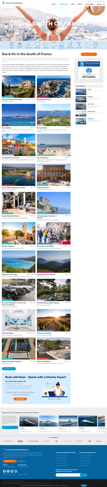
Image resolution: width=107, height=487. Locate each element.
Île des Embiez (42, 128)
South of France (18, 8)
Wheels (81, 428)
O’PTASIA (90, 96)
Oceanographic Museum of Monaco (47, 217)
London (5, 465)
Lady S (61, 428)
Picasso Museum (8, 246)
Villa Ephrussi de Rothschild (12, 99)
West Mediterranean (9, 8)
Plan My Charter (10, 461)
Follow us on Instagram (11, 471)
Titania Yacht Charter (85, 463)
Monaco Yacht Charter (62, 457)
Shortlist (92, 1)
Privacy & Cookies (101, 481)
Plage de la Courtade (9, 274)
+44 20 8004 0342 (9, 467)
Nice (70, 187)
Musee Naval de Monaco (10, 216)
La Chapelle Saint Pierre (10, 158)
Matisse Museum (43, 188)
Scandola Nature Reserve (46, 274)
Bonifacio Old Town (44, 99)
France (33, 127)
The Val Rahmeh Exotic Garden (48, 303)
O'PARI (89, 89)
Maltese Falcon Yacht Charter (87, 455)
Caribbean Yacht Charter (62, 465)
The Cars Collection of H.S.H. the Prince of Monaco (14, 304)
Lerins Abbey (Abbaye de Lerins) (13, 188)
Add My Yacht (13, 474)
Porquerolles (32, 274)
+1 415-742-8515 (23, 467)
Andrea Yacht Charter (85, 461)
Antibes (33, 246)
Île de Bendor (6, 128)
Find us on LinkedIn (15, 471)
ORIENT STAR (91, 111)
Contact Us (5, 474)
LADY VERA (90, 104)
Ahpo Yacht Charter (85, 465)
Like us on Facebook (4, 471)
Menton (69, 302)
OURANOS (90, 118)
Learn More (64, 485)
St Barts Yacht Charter (62, 459)
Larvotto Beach (42, 158)
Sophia (42, 428)
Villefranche (32, 157)
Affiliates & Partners (23, 474)
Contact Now (20, 399)
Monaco (69, 157)
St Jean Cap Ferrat (31, 99)
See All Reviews (80, 126)
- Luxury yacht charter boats (17, 3)
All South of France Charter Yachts (8, 427)
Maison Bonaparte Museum (12, 361)
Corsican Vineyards (44, 333)
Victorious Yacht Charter (86, 459)
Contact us (22, 461)
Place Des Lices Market (45, 246)
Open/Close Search (104, 4)
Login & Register (101, 1)
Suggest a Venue (10, 368)
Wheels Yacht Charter (85, 457)
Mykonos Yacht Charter (62, 463)
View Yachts (90, 54)
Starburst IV (103, 428)
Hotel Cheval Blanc (44, 361)
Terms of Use (93, 481)
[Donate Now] (89, 70)
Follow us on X (8, 471)
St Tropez (68, 246)
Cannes (33, 187)
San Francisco (22, 465)
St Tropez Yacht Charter (62, 455)
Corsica (69, 99)
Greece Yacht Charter (62, 461)
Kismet (22, 428)
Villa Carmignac (8, 333)
